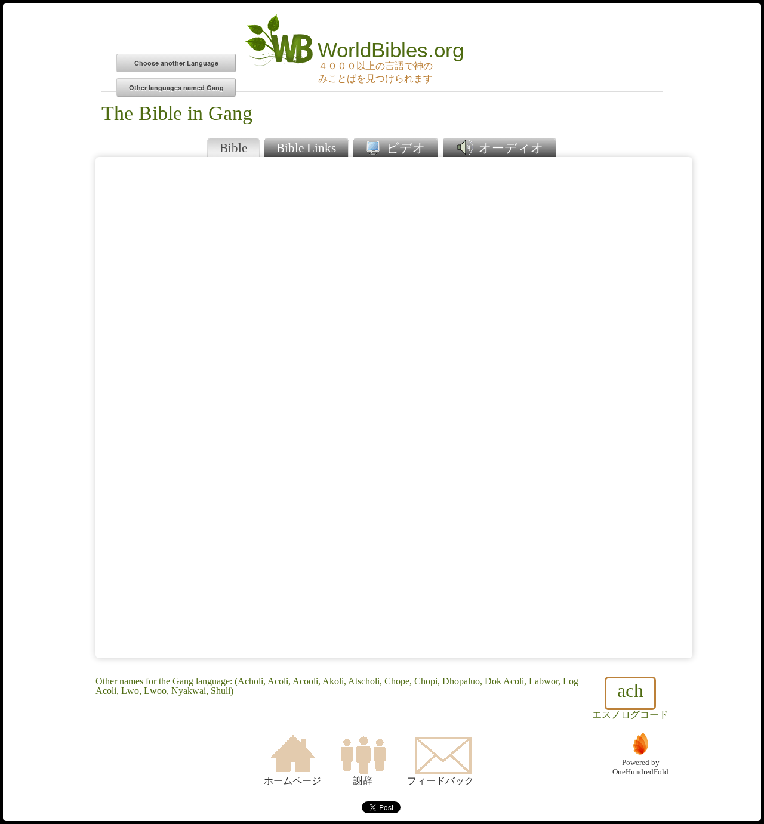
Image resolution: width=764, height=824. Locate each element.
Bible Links (306, 148)
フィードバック (440, 781)
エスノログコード (630, 700)
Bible (233, 148)
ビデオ (404, 148)
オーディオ (510, 148)
